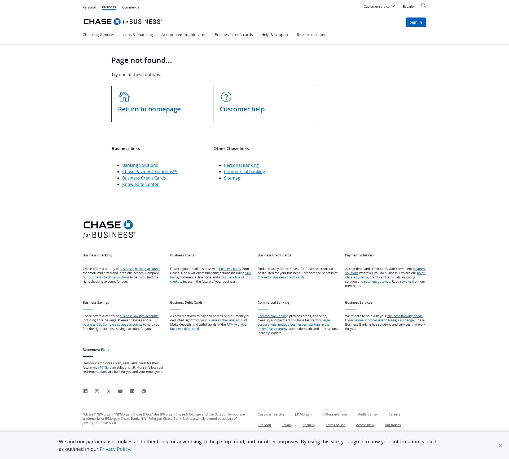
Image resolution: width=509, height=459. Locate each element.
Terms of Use (335, 425)
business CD (92, 324)
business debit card (184, 328)
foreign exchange (401, 320)
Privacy (287, 425)
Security (309, 425)
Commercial (131, 7)
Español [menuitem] (409, 6)
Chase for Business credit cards (281, 277)
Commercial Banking (273, 316)
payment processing (369, 320)
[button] (500, 445)
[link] (85, 391)
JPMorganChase (334, 414)
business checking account (227, 320)
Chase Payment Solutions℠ (149, 171)
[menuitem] (380, 7)
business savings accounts (139, 316)
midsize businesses (292, 324)
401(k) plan (107, 367)
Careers (395, 414)
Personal (89, 7)
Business (109, 7)
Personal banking (241, 165)
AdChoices (393, 425)
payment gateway (377, 281)
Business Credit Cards (144, 178)
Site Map (264, 425)
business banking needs (405, 316)
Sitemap (232, 178)
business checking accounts (140, 268)
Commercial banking (244, 171)
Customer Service (271, 414)
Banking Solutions (140, 165)
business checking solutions (109, 277)
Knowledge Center (140, 184)
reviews (405, 281)
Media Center (367, 414)
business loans (230, 268)
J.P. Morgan (303, 414)
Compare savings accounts (122, 324)
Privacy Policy (115, 449)
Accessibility (365, 425)
